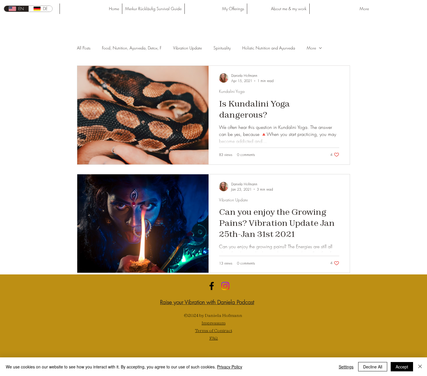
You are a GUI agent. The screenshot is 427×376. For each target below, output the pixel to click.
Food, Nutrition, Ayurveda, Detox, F (132, 48)
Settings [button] (346, 367)
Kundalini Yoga (232, 91)
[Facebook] (211, 286)
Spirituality (222, 48)
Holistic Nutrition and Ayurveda (268, 48)
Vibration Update (187, 48)
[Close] (420, 366)
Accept (402, 367)
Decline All (372, 367)
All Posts (83, 48)
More (311, 48)
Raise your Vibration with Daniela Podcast (207, 302)
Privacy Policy (229, 367)
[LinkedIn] (225, 286)
